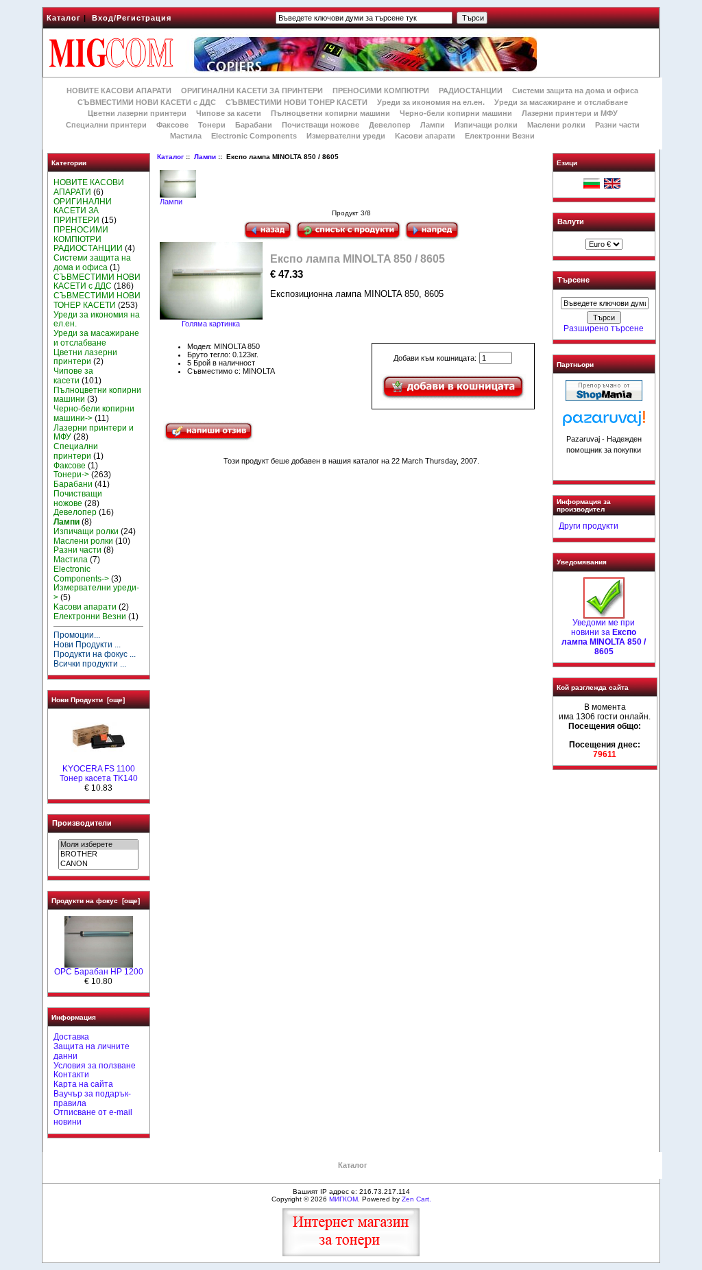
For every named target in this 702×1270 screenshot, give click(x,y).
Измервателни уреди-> (96, 592)
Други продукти (588, 526)
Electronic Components (254, 136)
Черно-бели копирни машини (456, 113)
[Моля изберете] (98, 845)
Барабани (253, 125)
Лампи (205, 156)
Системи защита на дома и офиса (575, 90)
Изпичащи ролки (486, 125)
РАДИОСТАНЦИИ (471, 90)
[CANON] (98, 864)
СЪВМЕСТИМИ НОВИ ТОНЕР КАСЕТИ (296, 102)
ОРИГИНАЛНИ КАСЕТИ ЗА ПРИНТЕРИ (252, 90)
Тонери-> (71, 474)
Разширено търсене (604, 328)
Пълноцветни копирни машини (330, 113)
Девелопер (390, 125)
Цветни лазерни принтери (137, 113)
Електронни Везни (500, 136)
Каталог (64, 18)
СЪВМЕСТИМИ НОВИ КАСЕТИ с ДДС (146, 102)
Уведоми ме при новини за (603, 637)
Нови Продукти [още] (88, 700)
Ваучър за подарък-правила (92, 1098)
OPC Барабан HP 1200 (98, 972)
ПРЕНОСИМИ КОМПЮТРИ (380, 90)
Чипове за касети (228, 113)
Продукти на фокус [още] (95, 900)
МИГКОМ (343, 1199)
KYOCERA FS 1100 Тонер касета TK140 (99, 773)
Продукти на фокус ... (94, 654)
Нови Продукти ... (87, 644)
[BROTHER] (98, 854)
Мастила (186, 136)
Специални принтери (106, 125)
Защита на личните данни (91, 1051)
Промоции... (76, 635)
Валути (570, 221)
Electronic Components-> (81, 574)
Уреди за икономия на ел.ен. (431, 102)
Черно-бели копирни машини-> (93, 413)
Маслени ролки (556, 125)
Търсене (573, 280)
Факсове (172, 125)
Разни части (617, 125)
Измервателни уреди (345, 136)
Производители (82, 823)
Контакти (71, 1074)
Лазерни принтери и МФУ (570, 113)
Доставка (71, 1037)
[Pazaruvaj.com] (604, 422)
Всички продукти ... (89, 664)
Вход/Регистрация (131, 18)
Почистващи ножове (320, 125)
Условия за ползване (94, 1065)
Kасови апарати (425, 136)
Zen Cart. (416, 1199)
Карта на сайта (83, 1084)
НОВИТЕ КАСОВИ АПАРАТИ (118, 90)
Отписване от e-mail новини (92, 1117)
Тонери (212, 125)
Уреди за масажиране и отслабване (561, 102)
